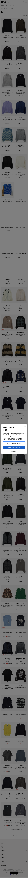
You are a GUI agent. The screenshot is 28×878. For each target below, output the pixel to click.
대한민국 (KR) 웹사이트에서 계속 (14, 443)
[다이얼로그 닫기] (25, 426)
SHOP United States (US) (14, 447)
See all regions (14, 451)
